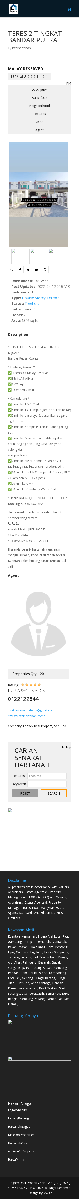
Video (39, 122)
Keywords (19, 784)
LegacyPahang (18, 1118)
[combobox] (47, 776)
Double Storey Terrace (40, 297)
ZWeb (47, 1193)
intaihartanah (21, 48)
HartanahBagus (19, 1126)
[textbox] (47, 776)
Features (39, 114)
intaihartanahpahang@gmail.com (31, 710)
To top (66, 747)
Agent (39, 130)
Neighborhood (39, 106)
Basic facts (39, 98)
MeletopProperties (21, 1135)
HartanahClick (17, 1143)
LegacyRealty (17, 1110)
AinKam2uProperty (21, 1151)
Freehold (32, 303)
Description (39, 89)
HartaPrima (16, 1159)
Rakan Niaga (19, 1103)
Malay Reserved (25, 68)
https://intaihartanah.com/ (26, 716)
